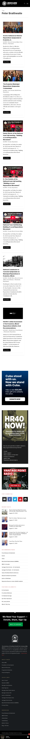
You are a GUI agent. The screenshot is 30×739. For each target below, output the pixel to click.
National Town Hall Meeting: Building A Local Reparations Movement (13, 227)
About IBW (4, 662)
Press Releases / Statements (13, 279)
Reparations (6, 92)
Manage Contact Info (6, 692)
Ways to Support (15, 624)
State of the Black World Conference (10, 572)
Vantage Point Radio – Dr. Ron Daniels (10, 570)
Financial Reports (6, 672)
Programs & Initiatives (7, 670)
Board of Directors (6, 667)
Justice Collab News (6, 578)
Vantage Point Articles (7, 700)
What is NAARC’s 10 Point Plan (11, 454)
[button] (27, 3)
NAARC (6, 330)
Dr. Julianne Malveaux (7, 593)
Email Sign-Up (5, 687)
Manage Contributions (7, 685)
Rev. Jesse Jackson (6, 601)
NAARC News (18, 90)
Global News (5, 718)
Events (12, 90)
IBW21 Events (5, 715)
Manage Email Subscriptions (8, 690)
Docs (9, 90)
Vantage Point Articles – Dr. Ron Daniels (11, 567)
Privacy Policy (5, 705)
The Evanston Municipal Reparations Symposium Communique (11, 86)
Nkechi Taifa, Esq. (6, 604)
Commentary (5, 720)
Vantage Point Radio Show (8, 697)
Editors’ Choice (5, 723)
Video (3, 558)
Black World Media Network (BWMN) (10, 561)
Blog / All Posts (5, 725)
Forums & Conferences (9, 456)
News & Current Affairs (13, 42)
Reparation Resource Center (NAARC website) (12, 581)
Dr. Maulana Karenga (7, 595)
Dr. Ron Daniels (5, 590)
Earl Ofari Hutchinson (7, 598)
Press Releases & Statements (8, 553)
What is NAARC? (7, 453)
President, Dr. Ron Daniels (8, 665)
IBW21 (5, 42)
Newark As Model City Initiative (9, 575)
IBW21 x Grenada (6, 564)
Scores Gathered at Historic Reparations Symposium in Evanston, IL (12, 38)
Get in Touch (5, 680)
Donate (5, 451)
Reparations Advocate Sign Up (11, 460)
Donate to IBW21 (5, 682)
